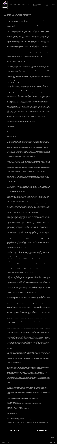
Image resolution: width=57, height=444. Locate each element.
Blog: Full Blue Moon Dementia (37, 5)
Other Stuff (47, 5)
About (53, 4)
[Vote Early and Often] (42, 430)
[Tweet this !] (9, 425)
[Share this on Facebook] (7, 425)
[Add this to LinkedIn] (14, 425)
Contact (29, 4)
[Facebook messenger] (13, 425)
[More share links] (21, 425)
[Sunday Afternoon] (14, 430)
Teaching (23, 4)
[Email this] (16, 425)
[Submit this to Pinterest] (11, 425)
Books (11, 4)
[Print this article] (18, 425)
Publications (17, 4)
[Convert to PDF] (20, 425)
